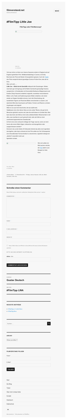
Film (41, 147)
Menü (57, 11)
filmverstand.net (15, 10)
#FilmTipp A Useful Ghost (15, 309)
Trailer (47, 77)
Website (9, 237)
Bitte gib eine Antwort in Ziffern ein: (19, 252)
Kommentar (11, 196)
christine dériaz (10, 174)
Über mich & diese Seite (14, 392)
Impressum (10, 400)
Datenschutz (10, 404)
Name (9, 221)
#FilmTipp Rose (12, 311)
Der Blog (9, 384)
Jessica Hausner (34, 174)
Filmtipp (28, 174)
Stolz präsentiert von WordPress (22, 414)
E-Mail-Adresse (12, 229)
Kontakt (9, 396)
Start (8, 380)
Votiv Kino (14, 176)
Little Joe (41, 174)
